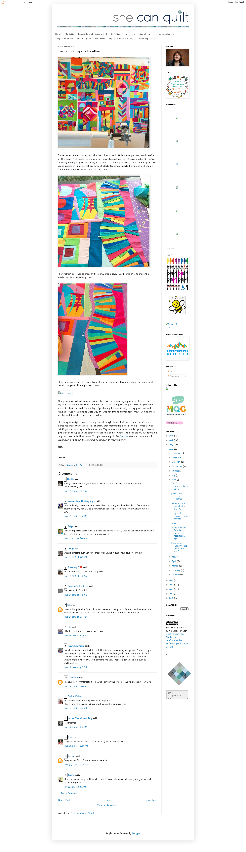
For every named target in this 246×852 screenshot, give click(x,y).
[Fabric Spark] (177, 234)
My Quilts (69, 34)
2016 (171, 449)
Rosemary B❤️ (75, 567)
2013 (171, 589)
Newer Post (64, 800)
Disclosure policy (145, 39)
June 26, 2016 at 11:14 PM (75, 516)
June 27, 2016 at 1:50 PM (75, 594)
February (176, 570)
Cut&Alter (74, 677)
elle (69, 627)
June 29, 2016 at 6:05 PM (76, 745)
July (174, 475)
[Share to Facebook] (98, 465)
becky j (71, 756)
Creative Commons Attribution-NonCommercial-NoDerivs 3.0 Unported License (177, 640)
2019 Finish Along (119, 34)
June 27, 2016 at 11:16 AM (75, 557)
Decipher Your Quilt (64, 39)
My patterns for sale (165, 34)
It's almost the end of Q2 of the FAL (178, 506)
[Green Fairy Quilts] (177, 118)
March (175, 565)
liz (68, 605)
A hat (174, 523)
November (177, 457)
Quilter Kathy (74, 696)
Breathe (124, 436)
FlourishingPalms (76, 646)
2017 (171, 444)
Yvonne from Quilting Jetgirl (82, 501)
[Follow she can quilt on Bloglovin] (174, 424)
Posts (172, 371)
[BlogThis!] (93, 465)
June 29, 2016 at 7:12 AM (75, 708)
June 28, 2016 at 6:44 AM (76, 635)
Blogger (136, 833)
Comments (175, 376)
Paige (70, 526)
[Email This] (90, 465)
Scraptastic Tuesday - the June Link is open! (179, 547)
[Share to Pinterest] (101, 465)
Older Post (151, 800)
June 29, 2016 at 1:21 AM (75, 686)
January (175, 574)
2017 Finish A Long (125, 39)
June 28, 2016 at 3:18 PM (75, 667)
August (175, 470)
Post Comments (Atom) (82, 813)
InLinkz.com (170, 248)
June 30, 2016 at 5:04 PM (76, 764)
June (174, 479)
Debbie (70, 479)
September (177, 466)
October (176, 461)
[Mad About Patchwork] (177, 164)
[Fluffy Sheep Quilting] (177, 188)
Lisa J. (71, 737)
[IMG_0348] (93, 374)
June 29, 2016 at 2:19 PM (75, 727)
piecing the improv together (176, 496)
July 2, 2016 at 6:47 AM (75, 786)
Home (58, 34)
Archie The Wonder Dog (80, 718)
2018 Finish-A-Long (103, 39)
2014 (171, 584)
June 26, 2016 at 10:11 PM (75, 491)
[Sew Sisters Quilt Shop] (177, 141)
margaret (72, 548)
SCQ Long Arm (84, 39)
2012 (171, 593)
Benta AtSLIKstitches (78, 586)
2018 (171, 440)
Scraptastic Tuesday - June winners (179, 516)
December (177, 453)
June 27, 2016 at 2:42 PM (75, 616)
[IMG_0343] (104, 148)
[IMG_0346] (104, 266)
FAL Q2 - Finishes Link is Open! (179, 486)
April (174, 561)
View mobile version (107, 805)
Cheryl (71, 775)
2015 (171, 580)
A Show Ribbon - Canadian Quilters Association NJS (179, 533)
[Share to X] (95, 465)
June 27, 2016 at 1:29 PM (75, 576)
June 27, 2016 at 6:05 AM (76, 538)
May (174, 556)
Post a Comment (69, 793)
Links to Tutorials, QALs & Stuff (92, 34)
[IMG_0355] (65, 393)
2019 (171, 435)
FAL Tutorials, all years (141, 34)
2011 (171, 598)
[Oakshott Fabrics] (177, 211)
